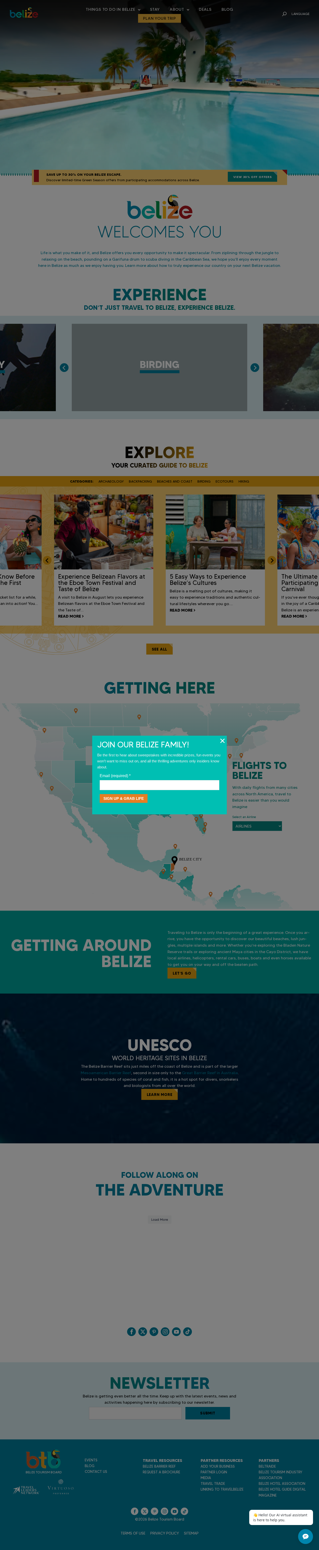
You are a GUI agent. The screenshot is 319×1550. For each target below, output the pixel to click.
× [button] (222, 741)
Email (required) (115, 776)
